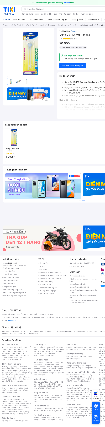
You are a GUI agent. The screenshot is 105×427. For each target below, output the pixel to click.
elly (66, 331)
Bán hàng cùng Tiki (77, 266)
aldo (83, 331)
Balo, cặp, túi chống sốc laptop (81, 348)
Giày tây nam (50, 395)
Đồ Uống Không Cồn (79, 416)
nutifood (97, 331)
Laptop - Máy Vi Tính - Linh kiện (80, 372)
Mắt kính (86, 356)
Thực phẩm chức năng (14, 401)
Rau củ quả (10, 369)
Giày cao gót (39, 382)
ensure (47, 331)
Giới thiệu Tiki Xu (44, 285)
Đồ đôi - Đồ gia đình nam (51, 369)
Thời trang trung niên (46, 355)
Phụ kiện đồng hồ (77, 368)
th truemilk (28, 331)
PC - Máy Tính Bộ (76, 381)
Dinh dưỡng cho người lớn (15, 355)
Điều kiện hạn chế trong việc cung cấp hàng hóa (84, 280)
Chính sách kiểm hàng (10, 280)
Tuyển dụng (42, 269)
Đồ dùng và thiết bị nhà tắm (81, 394)
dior (10, 331)
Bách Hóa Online (73, 405)
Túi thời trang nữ (41, 406)
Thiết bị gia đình (22, 421)
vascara (5, 331)
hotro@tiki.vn (21, 293)
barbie (35, 331)
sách (69, 14)
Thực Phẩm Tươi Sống (11, 364)
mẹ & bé (44, 14)
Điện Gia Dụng (8, 418)
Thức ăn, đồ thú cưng (13, 379)
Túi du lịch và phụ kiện (79, 347)
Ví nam (36, 418)
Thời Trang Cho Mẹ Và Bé (11, 347)
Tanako (74, 31)
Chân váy (49, 351)
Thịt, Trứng (13, 367)
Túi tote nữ (48, 411)
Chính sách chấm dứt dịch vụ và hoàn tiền (83, 296)
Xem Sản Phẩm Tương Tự (72, 65)
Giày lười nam (39, 395)
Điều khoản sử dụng (45, 281)
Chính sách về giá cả (77, 276)
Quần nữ (50, 347)
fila (30, 333)
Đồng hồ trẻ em (90, 368)
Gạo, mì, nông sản (13, 373)
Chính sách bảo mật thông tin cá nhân (52, 275)
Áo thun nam (38, 363)
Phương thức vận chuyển (11, 277)
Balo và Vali (71, 344)
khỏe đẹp (53, 14)
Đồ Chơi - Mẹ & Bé (10, 344)
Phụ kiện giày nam (45, 399)
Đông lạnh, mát (17, 371)
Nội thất (77, 392)
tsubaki (35, 333)
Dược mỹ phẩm (22, 414)
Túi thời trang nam (42, 415)
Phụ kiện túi (57, 411)
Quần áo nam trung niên (47, 373)
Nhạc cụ (84, 398)
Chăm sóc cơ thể (13, 403)
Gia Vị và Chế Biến (77, 412)
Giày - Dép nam (41, 392)
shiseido (5, 333)
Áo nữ (36, 347)
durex (53, 331)
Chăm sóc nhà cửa (16, 381)
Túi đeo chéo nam (47, 418)
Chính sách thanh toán (78, 284)
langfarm (13, 333)
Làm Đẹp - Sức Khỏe (11, 396)
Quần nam (48, 363)
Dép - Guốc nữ (50, 382)
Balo (68, 347)
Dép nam (45, 397)
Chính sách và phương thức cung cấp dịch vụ (83, 291)
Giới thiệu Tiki (43, 263)
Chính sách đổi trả (8, 283)
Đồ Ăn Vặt (74, 414)
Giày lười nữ (53, 386)
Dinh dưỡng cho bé (13, 353)
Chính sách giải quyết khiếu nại (49, 278)
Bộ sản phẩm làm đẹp (15, 413)
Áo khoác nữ (51, 349)
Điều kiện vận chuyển (46, 294)
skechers (77, 331)
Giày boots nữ (43, 386)
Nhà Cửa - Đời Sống (75, 385)
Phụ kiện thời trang (74, 354)
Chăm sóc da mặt (8, 399)
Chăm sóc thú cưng (73, 407)
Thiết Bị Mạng (79, 379)
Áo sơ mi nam (49, 365)
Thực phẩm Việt (21, 369)
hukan (20, 333)
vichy (25, 333)
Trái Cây (5, 367)
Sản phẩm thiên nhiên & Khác (15, 406)
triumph (89, 331)
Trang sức (70, 366)
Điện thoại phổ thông (13, 390)
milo (70, 331)
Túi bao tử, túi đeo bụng (54, 420)
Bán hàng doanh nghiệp (47, 291)
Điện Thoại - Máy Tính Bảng (14, 385)
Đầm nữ (42, 347)
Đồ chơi (25, 347)
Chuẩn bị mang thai (14, 359)
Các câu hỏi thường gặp (10, 268)
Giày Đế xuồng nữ (48, 388)
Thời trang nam (41, 360)
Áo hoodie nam (44, 367)
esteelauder (18, 331)
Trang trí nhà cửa (72, 388)
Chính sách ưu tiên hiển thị (79, 287)
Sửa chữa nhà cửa (77, 390)
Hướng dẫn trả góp (9, 287)
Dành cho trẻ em (13, 377)
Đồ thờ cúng (75, 398)
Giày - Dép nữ (40, 379)
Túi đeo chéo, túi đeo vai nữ (44, 409)
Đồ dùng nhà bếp (8, 421)
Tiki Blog (41, 266)
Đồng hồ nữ (79, 366)
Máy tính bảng (12, 392)
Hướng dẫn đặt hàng (9, 274)
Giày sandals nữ (47, 384)
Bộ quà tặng (77, 418)
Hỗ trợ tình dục (20, 412)
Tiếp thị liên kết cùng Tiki (47, 288)
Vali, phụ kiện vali (89, 349)
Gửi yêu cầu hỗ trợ (8, 271)
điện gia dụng (27, 14)
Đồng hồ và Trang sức (76, 363)
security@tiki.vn (20, 296)
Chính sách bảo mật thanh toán (49, 272)
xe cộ (37, 14)
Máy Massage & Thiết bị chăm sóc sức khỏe (16, 404)
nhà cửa (62, 14)
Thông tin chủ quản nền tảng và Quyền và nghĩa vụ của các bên (84, 301)
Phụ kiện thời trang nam (80, 357)
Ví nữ (58, 409)
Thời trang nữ (40, 344)
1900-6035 (12, 263)
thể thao (76, 14)
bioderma (60, 331)
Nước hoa (10, 412)
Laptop (87, 381)
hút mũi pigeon (87, 14)
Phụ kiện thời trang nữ (74, 356)
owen (41, 331)
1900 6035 (12, 320)
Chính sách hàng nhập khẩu (12, 290)
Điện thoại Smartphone (10, 388)
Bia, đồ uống (10, 375)
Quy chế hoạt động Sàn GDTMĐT (82, 263)
